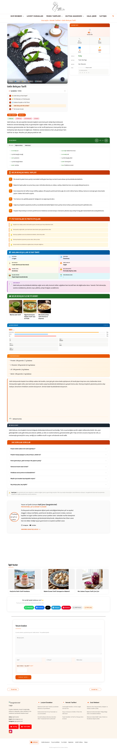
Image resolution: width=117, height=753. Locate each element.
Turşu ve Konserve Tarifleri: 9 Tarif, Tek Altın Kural (72, 712)
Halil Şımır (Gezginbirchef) (47, 504)
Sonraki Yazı (95, 689)
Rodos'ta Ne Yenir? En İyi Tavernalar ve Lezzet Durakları (47, 712)
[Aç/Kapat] (65, 91)
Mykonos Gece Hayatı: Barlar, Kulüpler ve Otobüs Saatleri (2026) (97, 707)
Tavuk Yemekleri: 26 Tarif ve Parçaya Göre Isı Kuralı (72, 717)
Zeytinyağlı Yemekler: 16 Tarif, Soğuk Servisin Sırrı (71, 707)
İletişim (86, 742)
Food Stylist (64, 742)
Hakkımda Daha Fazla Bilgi (29, 529)
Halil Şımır (35, 742)
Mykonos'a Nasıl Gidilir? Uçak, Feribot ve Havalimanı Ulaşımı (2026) (97, 717)
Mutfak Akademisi (45, 742)
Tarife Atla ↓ (22, 115)
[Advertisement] (58, 402)
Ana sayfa (44, 20)
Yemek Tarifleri (55, 20)
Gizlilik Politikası (79, 742)
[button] (23, 16)
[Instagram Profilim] (10, 731)
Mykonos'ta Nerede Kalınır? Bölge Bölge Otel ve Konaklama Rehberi (97, 712)
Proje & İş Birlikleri (55, 742)
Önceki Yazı (13, 689)
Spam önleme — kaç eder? (25, 666)
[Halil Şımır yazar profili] (14, 517)
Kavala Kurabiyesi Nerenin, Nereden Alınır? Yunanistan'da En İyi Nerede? (47, 717)
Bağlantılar (70, 742)
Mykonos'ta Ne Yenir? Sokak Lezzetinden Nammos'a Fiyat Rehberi (48, 707)
